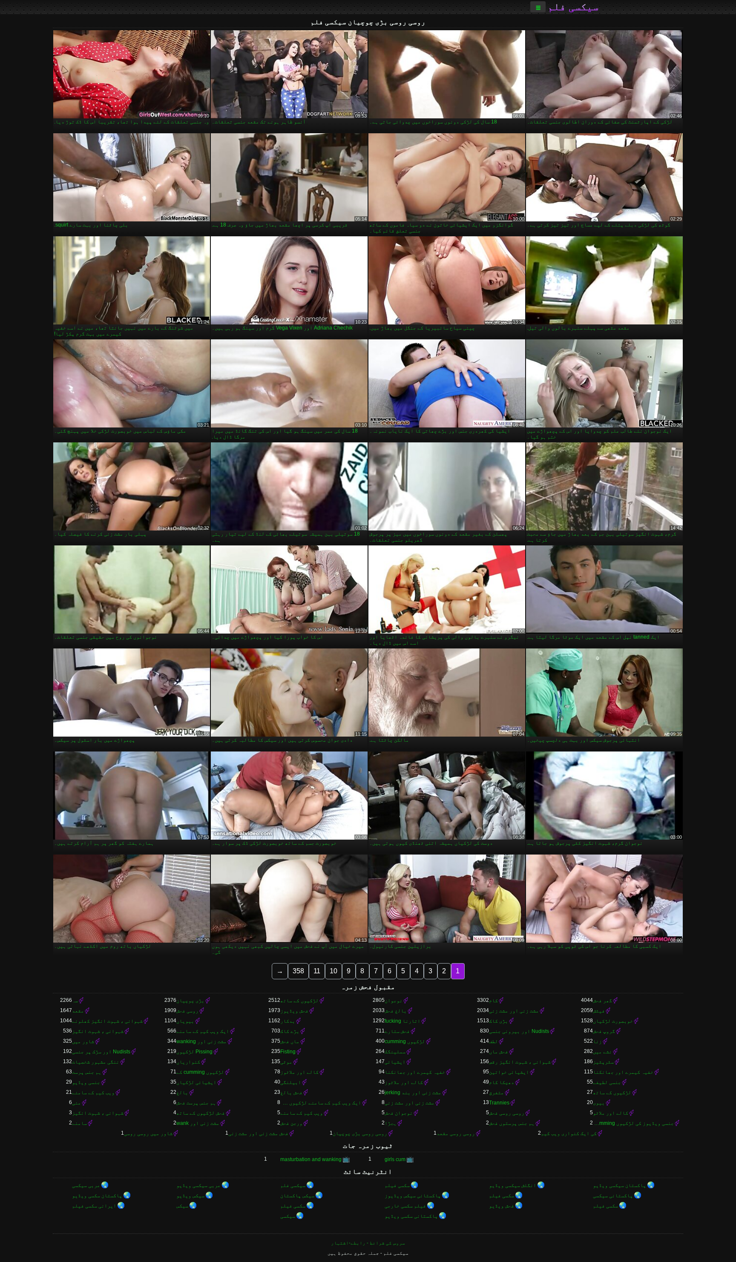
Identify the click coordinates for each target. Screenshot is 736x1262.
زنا (597, 1041)
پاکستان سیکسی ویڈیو (619, 1185)
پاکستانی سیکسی (613, 1196)
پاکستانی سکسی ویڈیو (411, 1216)
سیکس (182, 1206)
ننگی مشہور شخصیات (95, 1062)
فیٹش (599, 1011)
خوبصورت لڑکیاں (613, 1021)
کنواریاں (188, 1062)
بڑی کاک (498, 1021)
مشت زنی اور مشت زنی (514, 1011)
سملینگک (395, 1052)
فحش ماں (498, 1052)
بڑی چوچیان (190, 1001)
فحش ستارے (397, 1031)
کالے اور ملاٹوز (299, 1072)
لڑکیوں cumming (405, 1041)
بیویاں (185, 1021)
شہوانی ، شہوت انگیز (98, 1031)
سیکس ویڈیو (190, 1196)
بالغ (182, 1093)
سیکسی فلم (573, 6)
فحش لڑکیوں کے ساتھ (200, 1113)
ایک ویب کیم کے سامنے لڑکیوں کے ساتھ (320, 1103)
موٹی (286, 1062)
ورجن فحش (291, 1123)
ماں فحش (289, 1041)
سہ (75, 1001)
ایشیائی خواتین (509, 1072)
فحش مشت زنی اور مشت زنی (258, 1133)
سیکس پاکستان (297, 1196)
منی (76, 1103)
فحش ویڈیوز (294, 1011)
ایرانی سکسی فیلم (94, 1206)
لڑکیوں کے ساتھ (299, 1001)
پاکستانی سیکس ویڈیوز (413, 1196)
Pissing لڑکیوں (194, 1052)
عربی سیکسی (86, 1185)
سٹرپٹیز (603, 1062)
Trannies (499, 1103)
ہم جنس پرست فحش (196, 1103)
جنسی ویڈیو (86, 1082)
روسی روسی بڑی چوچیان (360, 1133)
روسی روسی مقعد (456, 1133)
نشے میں (602, 1052)
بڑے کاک (289, 1031)
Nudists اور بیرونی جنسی (519, 1031)
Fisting (288, 1052)
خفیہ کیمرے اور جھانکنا (623, 1072)
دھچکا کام (501, 1082)
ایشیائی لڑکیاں (196, 1082)
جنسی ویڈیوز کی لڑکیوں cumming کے (633, 1123)
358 (298, 971)
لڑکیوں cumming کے (200, 1072)
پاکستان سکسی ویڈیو (97, 1196)
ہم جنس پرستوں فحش (512, 1123)
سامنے (79, 1123)
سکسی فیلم (397, 1185)
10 (333, 971)
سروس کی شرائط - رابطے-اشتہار (368, 1242)
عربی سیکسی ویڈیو (198, 1185)
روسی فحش (187, 1011)
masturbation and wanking (311, 1159)
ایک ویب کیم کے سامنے (202, 1031)
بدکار (287, 1021)
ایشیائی (395, 1062)
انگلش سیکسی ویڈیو (512, 1185)
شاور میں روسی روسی (148, 1133)
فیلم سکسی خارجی (405, 1206)
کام (493, 1001)
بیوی (599, 1103)
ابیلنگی (290, 1082)
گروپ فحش (604, 1031)
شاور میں (83, 1041)
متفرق (496, 1093)
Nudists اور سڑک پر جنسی (101, 1052)
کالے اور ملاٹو (610, 1113)
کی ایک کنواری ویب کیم (569, 1133)
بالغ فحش (396, 1011)
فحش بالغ (291, 1093)
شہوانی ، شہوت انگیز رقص (520, 1062)
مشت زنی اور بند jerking (413, 1093)
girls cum (395, 1159)
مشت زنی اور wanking (201, 1041)
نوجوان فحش (399, 1113)
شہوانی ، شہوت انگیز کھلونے (107, 1021)
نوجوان (393, 1001)
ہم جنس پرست (86, 1072)
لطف (493, 1041)
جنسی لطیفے (607, 1082)
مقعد (78, 1011)
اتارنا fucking (402, 1021)
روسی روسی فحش (506, 1113)
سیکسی (287, 1216)
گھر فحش (602, 1001)
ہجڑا (391, 1123)
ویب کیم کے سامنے (93, 1093)
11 (316, 971)
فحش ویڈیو (501, 1206)
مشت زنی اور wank (197, 1123)
